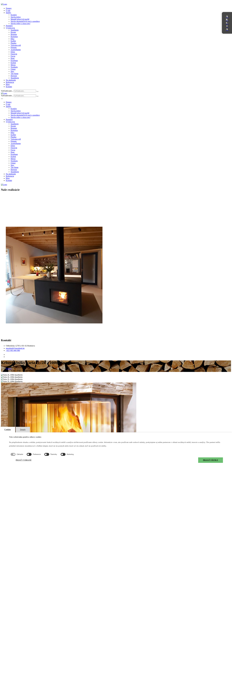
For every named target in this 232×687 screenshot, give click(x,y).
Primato (14, 47)
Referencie (10, 82)
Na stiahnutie (11, 80)
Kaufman (14, 60)
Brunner (14, 34)
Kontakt (9, 87)
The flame (14, 74)
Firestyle (14, 54)
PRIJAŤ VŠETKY (210, 460)
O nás (8, 10)
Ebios (13, 52)
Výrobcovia (10, 28)
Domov (9, 8)
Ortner (13, 69)
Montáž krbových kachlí (20, 19)
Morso (13, 65)
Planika (13, 43)
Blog (8, 84)
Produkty (9, 26)
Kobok (13, 63)
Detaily (23, 429)
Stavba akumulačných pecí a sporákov (25, 21)
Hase (12, 58)
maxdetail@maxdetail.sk (15, 348)
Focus (13, 56)
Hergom (14, 76)
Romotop (14, 37)
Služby (8, 13)
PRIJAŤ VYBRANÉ (23, 460)
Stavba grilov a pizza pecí (20, 23)
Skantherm (15, 78)
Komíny (14, 15)
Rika (12, 39)
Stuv (12, 71)
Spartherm (14, 30)
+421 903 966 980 (13, 350)
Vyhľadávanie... (7, 91)
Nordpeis (14, 67)
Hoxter (13, 32)
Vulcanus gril (16, 45)
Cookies (7, 429)
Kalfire (13, 41)
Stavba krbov (16, 17)
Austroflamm (16, 50)
